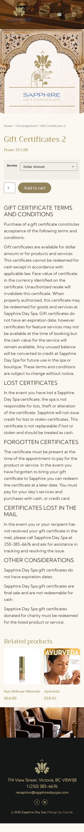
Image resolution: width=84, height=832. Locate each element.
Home (8, 126)
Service (12, 165)
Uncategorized (26, 126)
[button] (59, 14)
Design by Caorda (60, 812)
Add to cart (34, 187)
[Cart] (74, 14)
